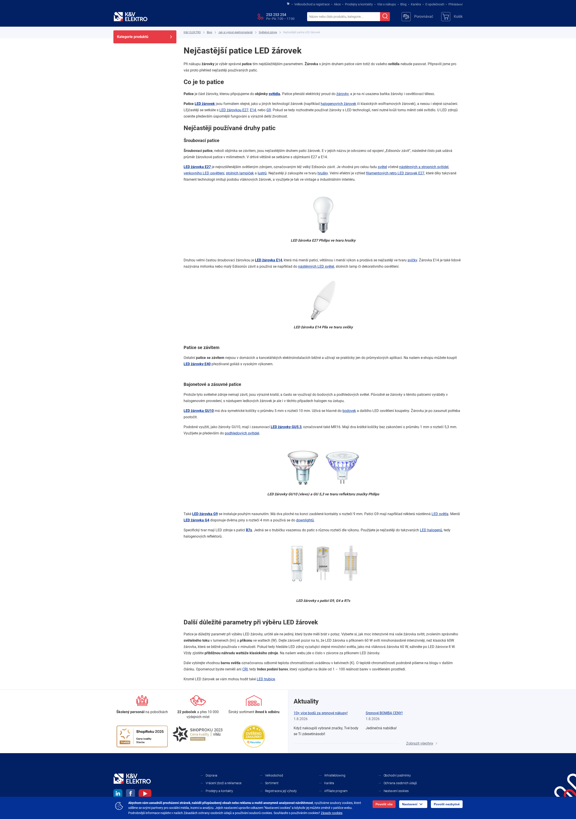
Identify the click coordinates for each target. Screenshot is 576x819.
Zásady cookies (331, 813)
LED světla (440, 514)
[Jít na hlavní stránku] (288, 4)
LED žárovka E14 (268, 260)
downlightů (305, 520)
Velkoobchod (274, 775)
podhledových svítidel (242, 433)
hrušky (322, 173)
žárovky (342, 94)
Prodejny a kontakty (359, 4)
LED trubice (266, 679)
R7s (249, 530)
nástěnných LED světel (316, 266)
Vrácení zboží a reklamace (223, 783)
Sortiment (272, 783)
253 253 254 (276, 15)
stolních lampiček (240, 173)
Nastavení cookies (396, 791)
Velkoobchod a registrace (312, 4)
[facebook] (130, 794)
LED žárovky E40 (197, 364)
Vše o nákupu (386, 4)
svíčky (412, 260)
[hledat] (385, 16)
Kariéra (416, 4)
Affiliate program (335, 791)
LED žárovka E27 (197, 167)
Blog (403, 4)
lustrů (262, 173)
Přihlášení (455, 4)
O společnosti (434, 4)
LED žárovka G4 (196, 520)
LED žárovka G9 (205, 514)
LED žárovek (205, 104)
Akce (337, 4)
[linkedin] (117, 794)
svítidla (274, 94)
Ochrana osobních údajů (400, 783)
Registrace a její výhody (281, 791)
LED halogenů (431, 530)
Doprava (211, 775)
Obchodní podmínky (397, 775)
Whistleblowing (334, 775)
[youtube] (145, 794)
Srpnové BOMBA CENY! (384, 713)
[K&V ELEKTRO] (130, 16)
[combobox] (343, 17)
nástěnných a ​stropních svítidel (423, 167)
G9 (268, 110)
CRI (245, 669)
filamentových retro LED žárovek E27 (395, 173)
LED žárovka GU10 (199, 411)
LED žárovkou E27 (233, 110)
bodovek (349, 411)
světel (382, 167)
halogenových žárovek (338, 104)
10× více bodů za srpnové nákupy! (321, 713)
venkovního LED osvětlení (204, 173)
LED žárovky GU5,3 (286, 427)
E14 (253, 110)
